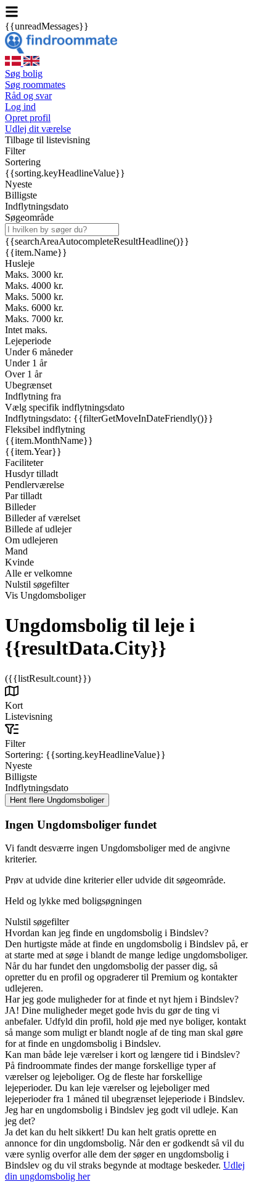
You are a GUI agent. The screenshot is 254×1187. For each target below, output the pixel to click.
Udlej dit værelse (38, 129)
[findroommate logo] (61, 50)
